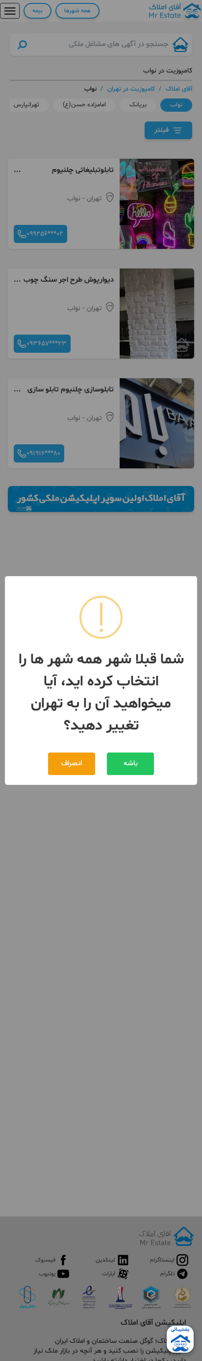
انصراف (71, 763)
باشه (131, 763)
